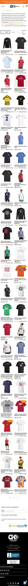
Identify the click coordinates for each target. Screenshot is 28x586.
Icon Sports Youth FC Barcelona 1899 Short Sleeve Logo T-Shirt (6, 415)
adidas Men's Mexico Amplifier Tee (6, 261)
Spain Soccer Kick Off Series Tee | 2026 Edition (7, 434)
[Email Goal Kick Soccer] (8, 583)
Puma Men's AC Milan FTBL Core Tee (6, 184)
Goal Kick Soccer (14, 585)
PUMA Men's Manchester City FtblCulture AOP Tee (7, 70)
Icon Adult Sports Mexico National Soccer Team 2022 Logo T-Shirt (7, 318)
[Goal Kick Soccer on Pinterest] (16, 583)
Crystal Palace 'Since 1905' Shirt (19, 261)
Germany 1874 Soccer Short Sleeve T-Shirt (6, 222)
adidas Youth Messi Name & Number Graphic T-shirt (20, 356)
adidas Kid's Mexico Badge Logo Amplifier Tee (7, 242)
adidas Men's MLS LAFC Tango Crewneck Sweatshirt (6, 52)
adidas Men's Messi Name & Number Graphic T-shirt (20, 242)
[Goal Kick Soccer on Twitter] (18, 583)
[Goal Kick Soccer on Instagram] (13, 583)
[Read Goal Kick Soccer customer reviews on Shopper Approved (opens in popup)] (13, 562)
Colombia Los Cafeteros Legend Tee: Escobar (7, 128)
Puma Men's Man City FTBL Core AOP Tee (6, 165)
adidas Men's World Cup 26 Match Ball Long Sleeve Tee (20, 222)
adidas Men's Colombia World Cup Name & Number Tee (20, 376)
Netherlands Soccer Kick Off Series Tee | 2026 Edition (20, 279)
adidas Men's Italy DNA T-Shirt (20, 147)
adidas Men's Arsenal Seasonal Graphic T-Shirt (6, 89)
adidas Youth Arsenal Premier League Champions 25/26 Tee (20, 89)
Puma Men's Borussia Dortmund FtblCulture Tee (20, 109)
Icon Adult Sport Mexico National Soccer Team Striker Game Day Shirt (7, 376)
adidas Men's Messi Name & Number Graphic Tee (20, 434)
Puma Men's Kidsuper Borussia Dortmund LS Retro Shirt (20, 471)
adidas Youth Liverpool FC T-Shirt (7, 337)
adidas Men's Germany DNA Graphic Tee (20, 337)
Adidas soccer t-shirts (14, 22)
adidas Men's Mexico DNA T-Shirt (20, 203)
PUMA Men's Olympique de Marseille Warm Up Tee (6, 395)
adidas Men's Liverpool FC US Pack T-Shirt (20, 70)
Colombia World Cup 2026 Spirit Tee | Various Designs (7, 471)
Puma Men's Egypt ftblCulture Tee (5, 452)
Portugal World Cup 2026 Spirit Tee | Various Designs (20, 299)
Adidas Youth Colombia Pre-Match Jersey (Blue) (20, 490)
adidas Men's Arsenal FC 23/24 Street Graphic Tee (7, 203)
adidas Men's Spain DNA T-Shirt (20, 128)
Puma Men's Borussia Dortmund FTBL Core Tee (20, 52)
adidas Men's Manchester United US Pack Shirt (20, 184)
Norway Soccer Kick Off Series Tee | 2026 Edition (20, 415)
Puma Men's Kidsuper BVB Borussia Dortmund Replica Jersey (7, 109)
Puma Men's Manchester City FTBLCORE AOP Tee (20, 165)
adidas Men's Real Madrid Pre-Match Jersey (20, 452)
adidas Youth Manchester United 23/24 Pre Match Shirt (7, 490)
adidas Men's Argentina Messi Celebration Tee (7, 356)
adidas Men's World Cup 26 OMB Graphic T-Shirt (7, 299)
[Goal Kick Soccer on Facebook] (11, 583)
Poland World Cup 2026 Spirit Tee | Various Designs (20, 395)
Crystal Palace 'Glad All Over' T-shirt (7, 279)
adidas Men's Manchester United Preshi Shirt (6, 147)
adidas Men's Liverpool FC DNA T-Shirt (20, 318)
